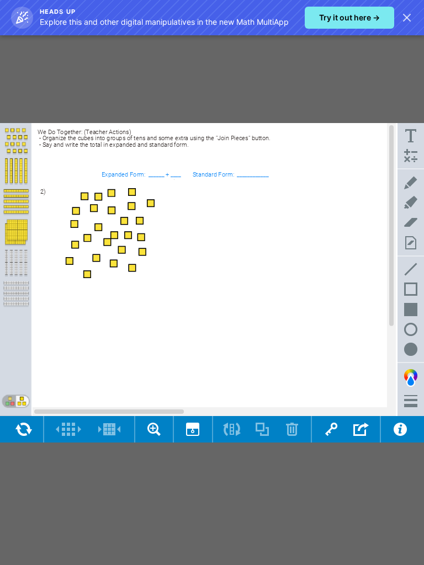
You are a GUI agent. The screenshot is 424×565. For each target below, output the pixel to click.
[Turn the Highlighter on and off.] (411, 202)
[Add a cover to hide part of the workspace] (193, 429)
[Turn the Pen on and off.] (411, 183)
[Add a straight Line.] (411, 269)
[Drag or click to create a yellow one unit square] (16, 141)
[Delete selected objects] (292, 429)
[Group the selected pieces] (109, 429)
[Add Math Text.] (411, 156)
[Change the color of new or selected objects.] (411, 377)
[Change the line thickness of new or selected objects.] (411, 401)
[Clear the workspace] (24, 429)
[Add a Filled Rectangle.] (411, 309)
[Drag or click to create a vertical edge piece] (16, 263)
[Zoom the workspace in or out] (154, 429)
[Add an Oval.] (411, 329)
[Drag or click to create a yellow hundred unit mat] (16, 232)
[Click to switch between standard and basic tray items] (15, 401)
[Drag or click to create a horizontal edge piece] (16, 293)
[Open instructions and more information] (400, 429)
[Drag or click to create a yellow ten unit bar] (16, 171)
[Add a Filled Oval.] (411, 349)
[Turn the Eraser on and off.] (411, 222)
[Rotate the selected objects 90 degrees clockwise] (232, 429)
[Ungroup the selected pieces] (68, 429)
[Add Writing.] (411, 136)
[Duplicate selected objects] (262, 429)
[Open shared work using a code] (331, 429)
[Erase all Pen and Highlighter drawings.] (411, 242)
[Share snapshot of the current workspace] (361, 429)
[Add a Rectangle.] (411, 289)
